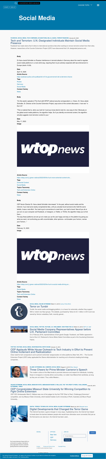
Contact (38, 446)
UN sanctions (42, 38)
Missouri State (37, 384)
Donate (6, 7)
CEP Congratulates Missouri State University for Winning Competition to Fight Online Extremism (50, 390)
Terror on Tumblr (39, 306)
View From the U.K (67, 327)
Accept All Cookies (87, 456)
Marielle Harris (84, 406)
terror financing (63, 38)
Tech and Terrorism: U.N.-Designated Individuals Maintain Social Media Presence (50, 42)
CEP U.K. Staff (87, 327)
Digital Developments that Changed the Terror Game (59, 409)
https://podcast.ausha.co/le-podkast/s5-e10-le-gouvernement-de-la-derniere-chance (44, 77)
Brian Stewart (74, 367)
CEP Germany (53, 438)
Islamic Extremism (36, 367)
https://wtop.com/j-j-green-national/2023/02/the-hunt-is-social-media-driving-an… (43, 284)
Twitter (41, 327)
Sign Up (13, 7)
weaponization (37, 347)
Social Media (22, 38)
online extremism (45, 304)
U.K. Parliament (56, 327)
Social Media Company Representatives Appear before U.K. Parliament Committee (60, 330)
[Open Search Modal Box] (16, 3)
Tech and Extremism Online (26, 190)
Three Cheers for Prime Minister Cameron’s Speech (58, 369)
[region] (53, 456)
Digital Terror (35, 406)
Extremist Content (23, 182)
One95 (21, 386)
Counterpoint (29, 3)
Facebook (14, 38)
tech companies (32, 38)
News (19, 91)
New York (53, 434)
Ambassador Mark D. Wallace (52, 384)
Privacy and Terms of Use (49, 446)
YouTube (47, 327)
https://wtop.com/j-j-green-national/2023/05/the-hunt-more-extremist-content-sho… (44, 177)
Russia (19, 81)
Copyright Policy (62, 446)
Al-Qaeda (53, 38)
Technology (44, 406)
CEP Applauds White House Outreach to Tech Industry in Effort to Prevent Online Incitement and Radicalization (51, 351)
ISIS (48, 38)
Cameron (48, 367)
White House (46, 347)
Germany (20, 84)
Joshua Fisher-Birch (65, 304)
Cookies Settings (43, 453)
